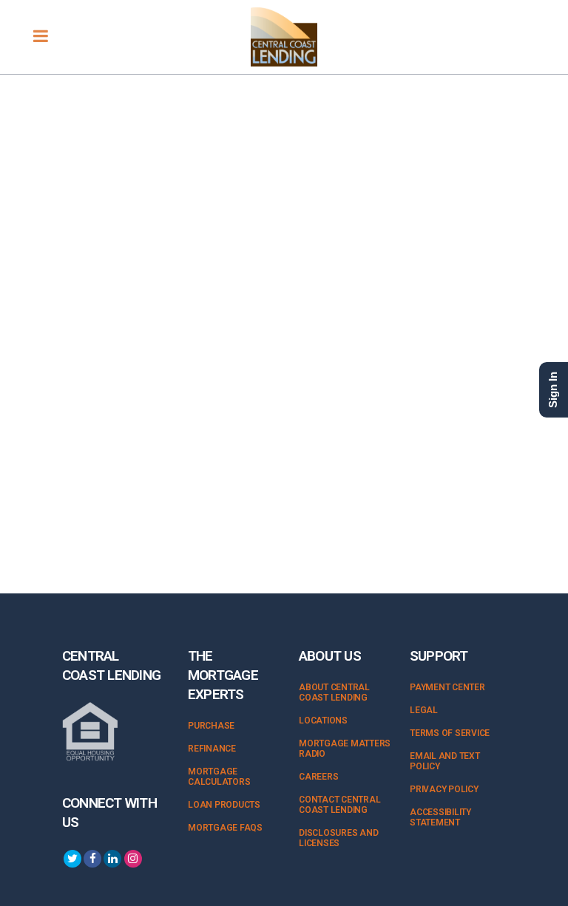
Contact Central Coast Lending (339, 804)
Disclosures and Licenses (338, 838)
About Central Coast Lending (334, 692)
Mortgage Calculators (219, 776)
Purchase (211, 726)
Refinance (212, 748)
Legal (424, 710)
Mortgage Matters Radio (344, 748)
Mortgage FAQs (225, 827)
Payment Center (447, 687)
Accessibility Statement (440, 817)
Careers (318, 777)
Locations (323, 720)
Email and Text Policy (445, 761)
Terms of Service (450, 733)
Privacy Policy (444, 789)
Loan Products (224, 805)
